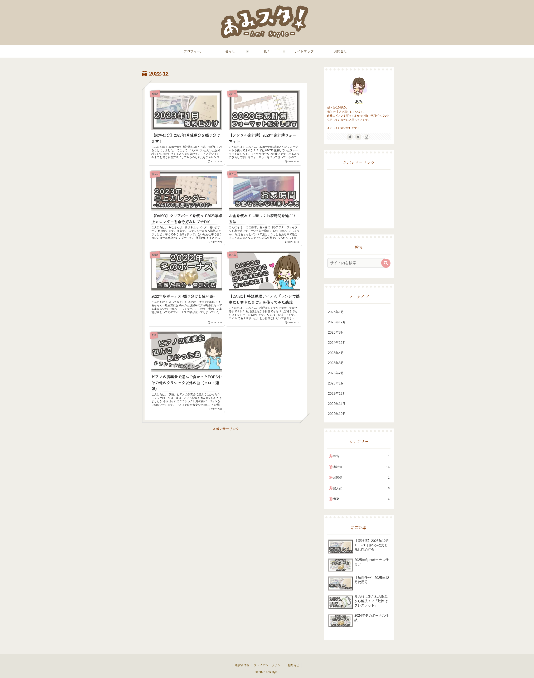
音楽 (361, 499)
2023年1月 (336, 383)
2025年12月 (337, 322)
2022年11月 (336, 404)
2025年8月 (336, 332)
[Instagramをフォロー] (366, 136)
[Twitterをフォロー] (358, 136)
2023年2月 (336, 373)
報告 (361, 456)
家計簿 (361, 467)
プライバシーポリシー (268, 665)
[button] (385, 263)
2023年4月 (336, 353)
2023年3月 (336, 363)
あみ (359, 102)
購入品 (361, 488)
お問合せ (293, 665)
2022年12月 (337, 393)
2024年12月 (337, 342)
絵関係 (361, 477)
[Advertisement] (225, 461)
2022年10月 (337, 414)
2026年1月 (336, 312)
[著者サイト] (349, 136)
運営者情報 (242, 665)
